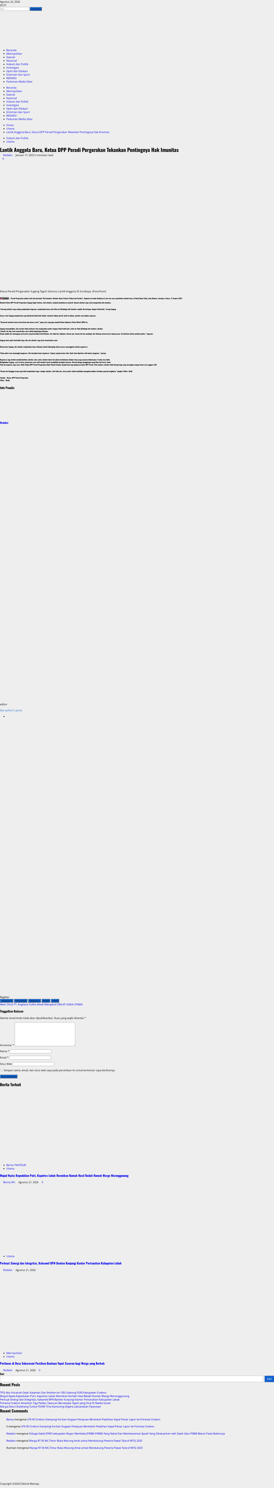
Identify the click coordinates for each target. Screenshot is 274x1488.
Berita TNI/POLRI (16, 1165)
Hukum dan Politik (17, 64)
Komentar (7, 1045)
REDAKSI (11, 78)
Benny (10, 1419)
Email (4, 1057)
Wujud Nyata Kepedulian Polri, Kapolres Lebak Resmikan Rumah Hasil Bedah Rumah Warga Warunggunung (64, 1175)
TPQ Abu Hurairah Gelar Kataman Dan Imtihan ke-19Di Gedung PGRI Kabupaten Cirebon (53, 1392)
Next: (41, 1004)
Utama (10, 141)
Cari (2, 1374)
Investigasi (12, 67)
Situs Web (6, 1064)
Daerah (10, 57)
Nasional (11, 60)
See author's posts (11, 710)
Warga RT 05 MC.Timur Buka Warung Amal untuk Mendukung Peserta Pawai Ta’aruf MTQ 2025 (85, 1440)
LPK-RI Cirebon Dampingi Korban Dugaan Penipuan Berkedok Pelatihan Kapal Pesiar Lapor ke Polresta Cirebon (93, 1419)
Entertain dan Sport (18, 74)
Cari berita (36, 8)
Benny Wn (9, 1182)
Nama (4, 1051)
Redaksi (8, 155)
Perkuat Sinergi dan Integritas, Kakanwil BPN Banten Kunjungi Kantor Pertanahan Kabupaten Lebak (61, 1263)
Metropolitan (14, 53)
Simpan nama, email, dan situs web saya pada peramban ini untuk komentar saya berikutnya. (59, 1070)
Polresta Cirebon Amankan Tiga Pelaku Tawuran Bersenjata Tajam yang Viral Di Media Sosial (55, 1403)
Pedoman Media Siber (19, 81)
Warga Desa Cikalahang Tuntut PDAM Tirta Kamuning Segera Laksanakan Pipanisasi (50, 1406)
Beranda (11, 50)
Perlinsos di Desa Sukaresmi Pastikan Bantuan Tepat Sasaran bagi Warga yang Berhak (52, 1363)
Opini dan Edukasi (17, 71)
